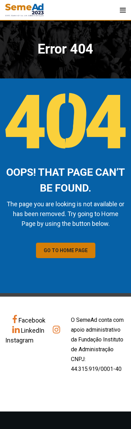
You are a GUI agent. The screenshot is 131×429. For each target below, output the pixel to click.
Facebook (31, 320)
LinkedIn (33, 330)
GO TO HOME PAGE (66, 250)
